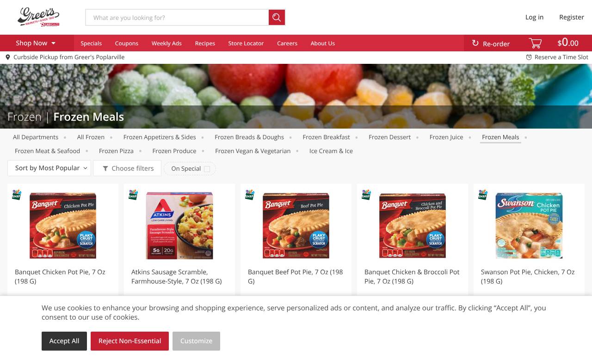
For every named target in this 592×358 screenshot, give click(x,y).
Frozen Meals (500, 137)
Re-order (496, 44)
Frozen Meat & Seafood (47, 151)
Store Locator (246, 43)
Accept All (64, 341)
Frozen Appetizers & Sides (159, 137)
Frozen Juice (446, 137)
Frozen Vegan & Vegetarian (252, 151)
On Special (186, 168)
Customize (196, 341)
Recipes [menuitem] (205, 43)
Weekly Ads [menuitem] (167, 43)
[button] (62, 265)
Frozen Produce (175, 151)
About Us (323, 43)
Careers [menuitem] (287, 43)
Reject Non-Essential (130, 341)
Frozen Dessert (390, 137)
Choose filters (132, 168)
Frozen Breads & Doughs (249, 137)
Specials (91, 43)
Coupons (126, 43)
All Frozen (91, 137)
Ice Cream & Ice (331, 151)
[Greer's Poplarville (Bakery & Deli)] (38, 17)
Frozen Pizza (116, 151)
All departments (35, 137)
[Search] (277, 17)
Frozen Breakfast (326, 137)
